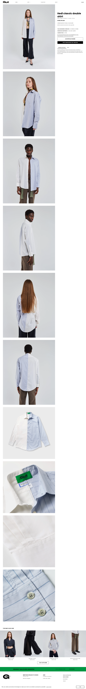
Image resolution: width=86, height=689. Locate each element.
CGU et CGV (25, 676)
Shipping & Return (61, 47)
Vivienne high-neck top (54, 658)
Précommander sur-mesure (70, 42)
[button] (29, 2)
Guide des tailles (46, 678)
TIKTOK (64, 680)
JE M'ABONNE (71, 669)
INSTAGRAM (65, 678)
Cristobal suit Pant (32, 658)
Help (68, 47)
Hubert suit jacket (10, 658)
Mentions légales (26, 678)
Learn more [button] (48, 686)
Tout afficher (43, 662)
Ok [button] (80, 686)
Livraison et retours (47, 676)
